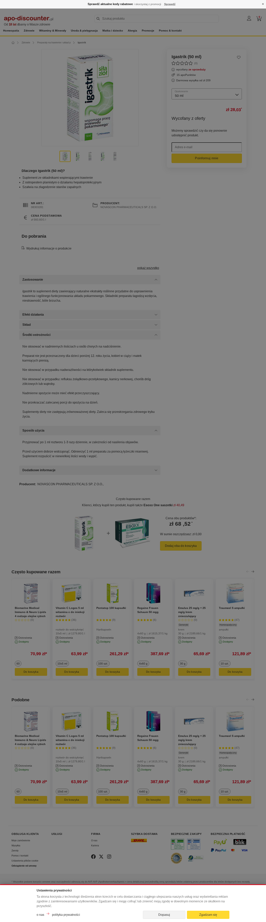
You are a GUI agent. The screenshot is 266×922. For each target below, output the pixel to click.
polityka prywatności (66, 914)
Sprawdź (169, 4)
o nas (40, 914)
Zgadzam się (208, 914)
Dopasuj (164, 914)
